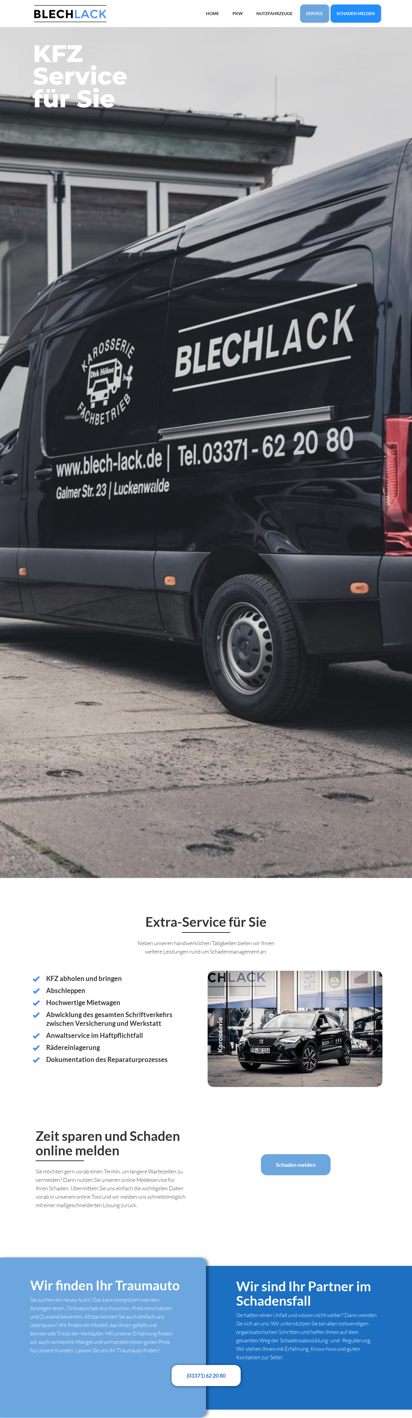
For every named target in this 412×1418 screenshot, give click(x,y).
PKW (238, 13)
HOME (212, 13)
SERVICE (314, 13)
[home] (70, 13)
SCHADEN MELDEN (356, 13)
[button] (220, 1029)
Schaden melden (295, 1164)
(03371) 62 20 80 (206, 1375)
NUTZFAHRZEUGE (274, 13)
